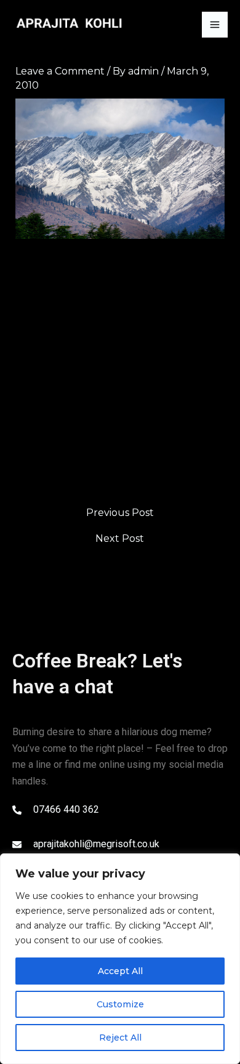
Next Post (119, 539)
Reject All (120, 1037)
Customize (120, 1004)
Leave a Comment (60, 71)
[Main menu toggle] (215, 25)
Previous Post (120, 513)
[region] (120, 958)
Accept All (120, 971)
